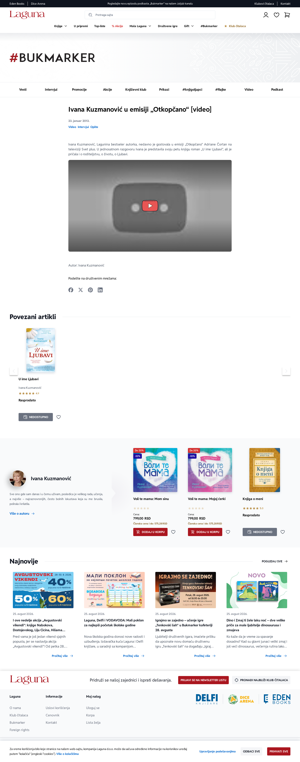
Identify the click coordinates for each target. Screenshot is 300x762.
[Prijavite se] (266, 15)
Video (72, 127)
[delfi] (207, 699)
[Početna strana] (28, 15)
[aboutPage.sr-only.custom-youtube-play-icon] (150, 206)
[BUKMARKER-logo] (52, 57)
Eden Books (17, 4)
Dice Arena (38, 4)
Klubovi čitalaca (264, 4)
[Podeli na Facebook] (70, 289)
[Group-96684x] (277, 699)
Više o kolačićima (67, 754)
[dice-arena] (241, 699)
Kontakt (285, 4)
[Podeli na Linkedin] (100, 289)
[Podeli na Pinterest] (90, 289)
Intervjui (83, 127)
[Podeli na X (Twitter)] (80, 289)
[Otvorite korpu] (287, 15)
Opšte (94, 127)
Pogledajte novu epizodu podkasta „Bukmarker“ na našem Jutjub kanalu (150, 3)
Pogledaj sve (272, 561)
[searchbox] (150, 15)
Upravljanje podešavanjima (217, 751)
